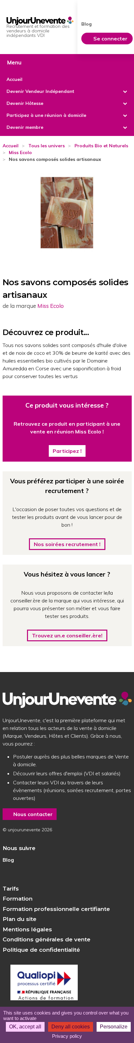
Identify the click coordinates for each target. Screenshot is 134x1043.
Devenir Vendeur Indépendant (40, 91)
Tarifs (11, 888)
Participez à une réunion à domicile (46, 115)
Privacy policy (67, 1036)
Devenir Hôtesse (25, 103)
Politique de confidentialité (41, 950)
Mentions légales (27, 929)
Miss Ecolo (20, 152)
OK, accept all (25, 1026)
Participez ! (67, 451)
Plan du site (19, 919)
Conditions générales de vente (46, 939)
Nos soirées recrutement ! (67, 544)
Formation (18, 898)
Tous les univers (46, 146)
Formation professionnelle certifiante (56, 909)
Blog (8, 860)
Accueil (14, 79)
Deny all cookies (70, 1026)
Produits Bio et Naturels (101, 146)
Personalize (113, 1026)
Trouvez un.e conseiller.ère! (67, 635)
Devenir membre (25, 127)
